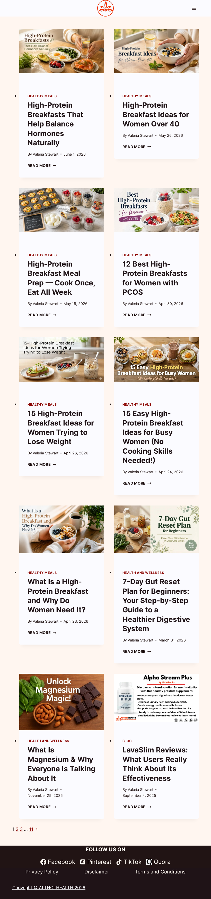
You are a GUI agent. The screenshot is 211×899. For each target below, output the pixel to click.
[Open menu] (194, 8)
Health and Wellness (143, 573)
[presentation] (61, 57)
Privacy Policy (41, 872)
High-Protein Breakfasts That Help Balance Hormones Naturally (55, 124)
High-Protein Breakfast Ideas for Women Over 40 (155, 114)
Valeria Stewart (45, 154)
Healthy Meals (42, 96)
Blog (127, 741)
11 (31, 829)
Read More (42, 165)
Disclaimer (96, 872)
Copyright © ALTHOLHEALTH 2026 (48, 887)
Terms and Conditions (160, 872)
